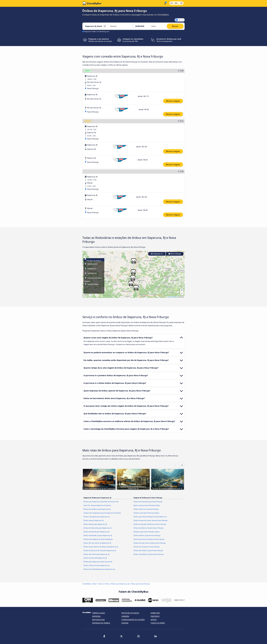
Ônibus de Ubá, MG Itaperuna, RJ (95, 558)
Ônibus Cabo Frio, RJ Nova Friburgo (146, 509)
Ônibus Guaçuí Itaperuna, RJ (93, 520)
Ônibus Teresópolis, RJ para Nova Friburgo (149, 554)
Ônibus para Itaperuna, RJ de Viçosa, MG (97, 562)
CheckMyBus (86, 584)
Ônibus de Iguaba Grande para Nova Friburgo (150, 524)
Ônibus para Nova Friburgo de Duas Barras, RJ (150, 517)
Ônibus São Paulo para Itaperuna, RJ (96, 554)
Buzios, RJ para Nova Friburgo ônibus (147, 505)
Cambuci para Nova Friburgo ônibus (146, 513)
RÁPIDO (88, 121)
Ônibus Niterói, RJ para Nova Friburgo (147, 535)
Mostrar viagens (173, 101)
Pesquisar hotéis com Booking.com (96, 31)
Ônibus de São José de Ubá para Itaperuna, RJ (99, 550)
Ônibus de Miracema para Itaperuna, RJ (97, 528)
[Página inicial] (91, 3)
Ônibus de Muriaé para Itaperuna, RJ (96, 532)
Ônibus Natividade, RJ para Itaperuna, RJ (97, 535)
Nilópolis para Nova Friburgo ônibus (146, 532)
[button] (133, 272)
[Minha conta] (165, 3)
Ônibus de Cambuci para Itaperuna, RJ (97, 509)
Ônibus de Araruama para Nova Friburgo (148, 502)
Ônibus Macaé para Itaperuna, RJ (95, 524)
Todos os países (158, 623)
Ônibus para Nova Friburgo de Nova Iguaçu (149, 539)
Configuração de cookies (133, 620)
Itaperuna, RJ (158, 254)
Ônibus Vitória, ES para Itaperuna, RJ (96, 565)
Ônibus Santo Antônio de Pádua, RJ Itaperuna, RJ (100, 547)
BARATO (88, 71)
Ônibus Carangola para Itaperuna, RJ (96, 517)
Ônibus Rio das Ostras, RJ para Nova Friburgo (150, 543)
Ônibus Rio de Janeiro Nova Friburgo (147, 547)
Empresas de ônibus (101, 623)
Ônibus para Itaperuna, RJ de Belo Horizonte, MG (100, 502)
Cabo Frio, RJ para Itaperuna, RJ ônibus (97, 505)
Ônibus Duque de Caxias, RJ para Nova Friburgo (151, 520)
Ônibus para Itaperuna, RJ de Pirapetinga (98, 539)
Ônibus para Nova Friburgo (140, 584)
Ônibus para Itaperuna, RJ (120, 584)
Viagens (124, 623)
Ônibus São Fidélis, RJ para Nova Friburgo (148, 550)
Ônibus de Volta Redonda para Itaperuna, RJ (99, 569)
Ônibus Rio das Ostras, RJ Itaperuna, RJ (97, 543)
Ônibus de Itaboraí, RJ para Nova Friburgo (148, 528)
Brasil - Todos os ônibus (101, 584)
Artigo (154, 620)
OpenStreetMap (172, 297)
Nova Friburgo (175, 254)
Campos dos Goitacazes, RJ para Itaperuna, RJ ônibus (102, 513)
